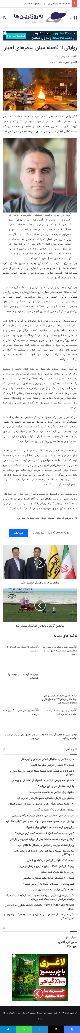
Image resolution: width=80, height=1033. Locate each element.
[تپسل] (5, 33)
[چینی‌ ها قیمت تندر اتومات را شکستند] (21, 658)
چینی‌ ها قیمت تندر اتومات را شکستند (23, 676)
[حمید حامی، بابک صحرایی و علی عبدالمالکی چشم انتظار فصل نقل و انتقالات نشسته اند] (59, 668)
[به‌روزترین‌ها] (40, 17)
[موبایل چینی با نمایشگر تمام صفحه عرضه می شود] (59, 719)
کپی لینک (18, 533)
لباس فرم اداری (67, 941)
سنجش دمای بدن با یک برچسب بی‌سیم (21, 736)
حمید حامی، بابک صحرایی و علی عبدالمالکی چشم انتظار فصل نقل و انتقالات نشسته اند (59, 699)
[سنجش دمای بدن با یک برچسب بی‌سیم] (21, 719)
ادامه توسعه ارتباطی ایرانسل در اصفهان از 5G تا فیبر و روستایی (40, 4)
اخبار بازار (71, 937)
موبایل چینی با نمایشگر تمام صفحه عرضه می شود (59, 736)
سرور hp (72, 946)
